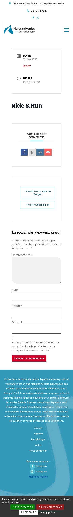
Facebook (41, 466)
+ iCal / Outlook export (37, 204)
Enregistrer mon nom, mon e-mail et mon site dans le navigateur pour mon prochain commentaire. (35, 346)
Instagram (41, 471)
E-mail (17, 306)
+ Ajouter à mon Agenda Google (37, 193)
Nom (16, 289)
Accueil (38, 427)
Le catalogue (38, 439)
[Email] (48, 152)
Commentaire (22, 255)
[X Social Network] (32, 152)
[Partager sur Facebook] (24, 152)
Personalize (28, 512)
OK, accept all (24, 506)
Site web (17, 322)
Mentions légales (38, 476)
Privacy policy (47, 512)
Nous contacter (38, 450)
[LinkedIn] (40, 152)
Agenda (38, 433)
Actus (38, 445)
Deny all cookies (51, 506)
